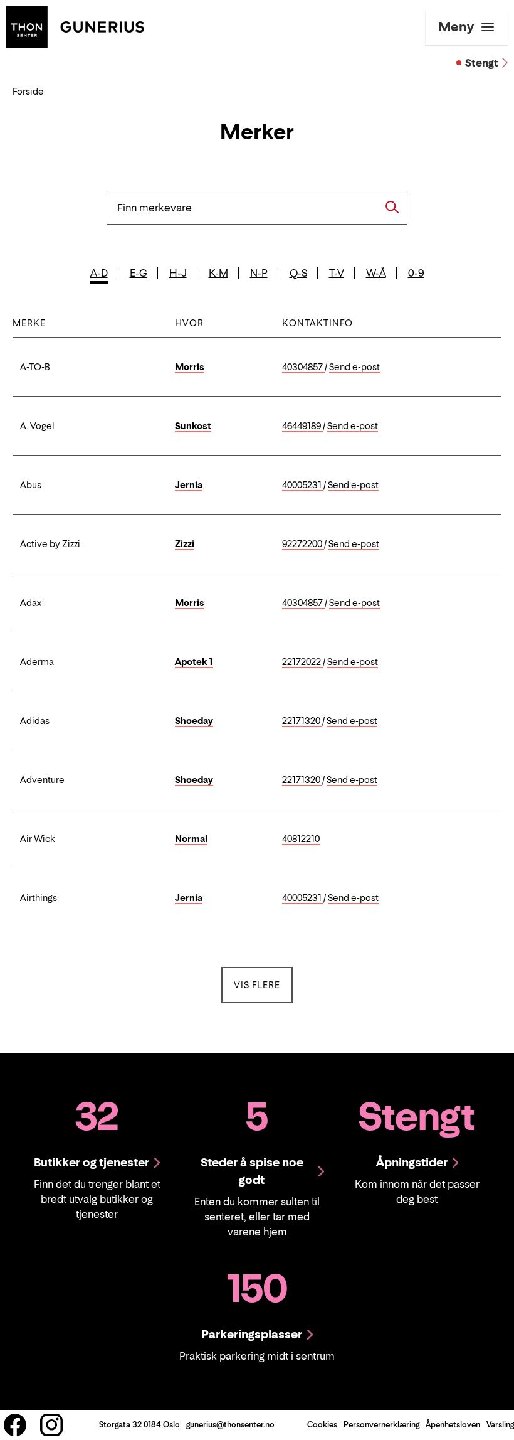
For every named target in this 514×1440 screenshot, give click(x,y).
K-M (218, 273)
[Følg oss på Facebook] (15, 1425)
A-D (99, 273)
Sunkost (193, 425)
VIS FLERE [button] (263, 984)
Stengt (481, 62)
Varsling (500, 1424)
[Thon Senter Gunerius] (75, 25)
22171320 (302, 721)
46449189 (302, 426)
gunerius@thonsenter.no (230, 1424)
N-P (259, 273)
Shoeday (194, 720)
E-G (138, 273)
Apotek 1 (194, 661)
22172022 (302, 662)
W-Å (376, 273)
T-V (336, 273)
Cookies (322, 1424)
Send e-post (354, 367)
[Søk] (392, 207)
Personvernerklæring (381, 1424)
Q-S (298, 273)
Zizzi (184, 543)
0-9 (416, 273)
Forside (28, 91)
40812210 (301, 839)
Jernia (188, 484)
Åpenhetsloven (453, 1424)
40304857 (303, 367)
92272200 (303, 544)
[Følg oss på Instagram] (51, 1425)
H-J (178, 273)
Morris (189, 366)
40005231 (302, 485)
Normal (191, 838)
